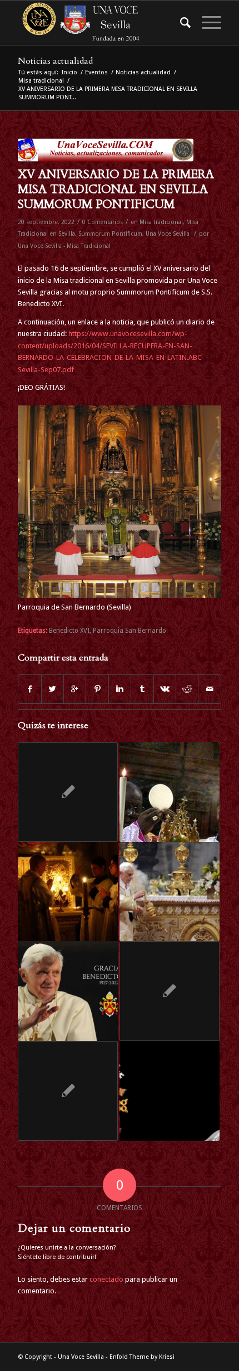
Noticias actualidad (55, 61)
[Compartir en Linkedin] (120, 689)
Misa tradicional (41, 80)
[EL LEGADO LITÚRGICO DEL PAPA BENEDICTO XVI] (68, 991)
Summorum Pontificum (110, 233)
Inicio (69, 72)
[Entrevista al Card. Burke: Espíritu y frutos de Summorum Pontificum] (170, 991)
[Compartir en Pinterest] (97, 689)
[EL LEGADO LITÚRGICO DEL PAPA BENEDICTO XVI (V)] (170, 1091)
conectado (106, 1279)
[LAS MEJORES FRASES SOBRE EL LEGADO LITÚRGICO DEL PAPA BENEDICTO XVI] (170, 892)
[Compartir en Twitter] (52, 689)
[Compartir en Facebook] (29, 689)
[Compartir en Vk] (165, 689)
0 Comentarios (102, 222)
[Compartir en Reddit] (187, 689)
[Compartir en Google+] (75, 689)
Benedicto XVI (69, 630)
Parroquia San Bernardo (129, 630)
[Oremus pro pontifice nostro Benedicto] (68, 1091)
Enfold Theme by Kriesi (142, 1356)
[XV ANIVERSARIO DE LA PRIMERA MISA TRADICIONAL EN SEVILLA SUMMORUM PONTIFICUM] (105, 150)
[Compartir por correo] (209, 689)
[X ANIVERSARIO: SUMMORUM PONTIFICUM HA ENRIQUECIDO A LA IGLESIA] (68, 892)
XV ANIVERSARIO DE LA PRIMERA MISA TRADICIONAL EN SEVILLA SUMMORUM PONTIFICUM (116, 189)
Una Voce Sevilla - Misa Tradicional (64, 246)
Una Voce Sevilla (168, 233)
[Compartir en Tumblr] (142, 689)
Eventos (96, 72)
